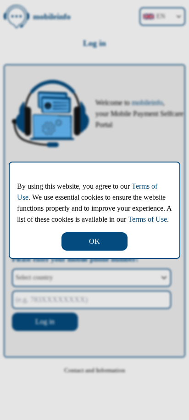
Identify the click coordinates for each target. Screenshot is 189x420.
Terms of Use (147, 219)
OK (94, 241)
